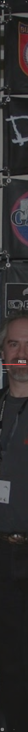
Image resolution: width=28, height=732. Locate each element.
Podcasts (4, 372)
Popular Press (5, 369)
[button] (1, 2)
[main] (14, 362)
